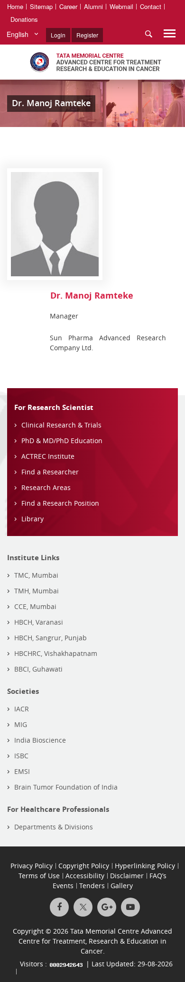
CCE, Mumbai (35, 606)
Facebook (59, 907)
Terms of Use (39, 875)
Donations (24, 19)
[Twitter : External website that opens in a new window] (83, 907)
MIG (20, 724)
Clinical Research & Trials (61, 424)
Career (68, 6)
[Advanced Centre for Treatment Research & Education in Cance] (92, 62)
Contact (150, 6)
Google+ (106, 907)
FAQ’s (157, 875)
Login (58, 35)
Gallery (122, 885)
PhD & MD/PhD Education (61, 440)
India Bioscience (40, 740)
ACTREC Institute (47, 456)
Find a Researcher (50, 471)
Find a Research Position (60, 503)
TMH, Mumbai (36, 590)
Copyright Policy (83, 865)
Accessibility (84, 875)
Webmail (121, 6)
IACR (21, 708)
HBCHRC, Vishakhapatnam (55, 653)
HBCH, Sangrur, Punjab (50, 637)
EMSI (22, 771)
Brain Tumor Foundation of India (66, 786)
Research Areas (46, 487)
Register (87, 35)
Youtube (130, 907)
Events (63, 885)
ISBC (21, 755)
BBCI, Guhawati (38, 668)
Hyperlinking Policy (145, 865)
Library (32, 518)
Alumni (93, 6)
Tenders (92, 885)
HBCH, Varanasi (38, 622)
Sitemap (41, 6)
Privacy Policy (31, 865)
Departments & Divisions (53, 826)
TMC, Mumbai (36, 575)
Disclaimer (127, 875)
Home (15, 6)
